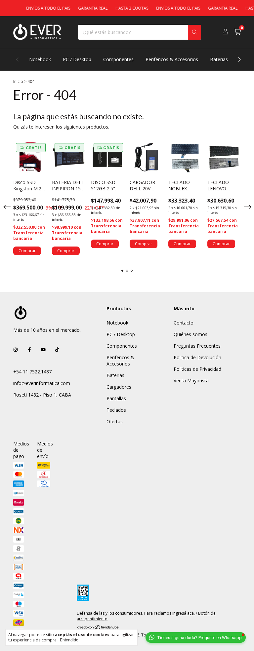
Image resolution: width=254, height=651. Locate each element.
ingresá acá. (183, 613)
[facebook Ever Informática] (29, 349)
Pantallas (116, 398)
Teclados (116, 410)
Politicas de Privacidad (197, 369)
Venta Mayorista (191, 380)
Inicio (18, 81)
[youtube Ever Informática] (43, 349)
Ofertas (114, 421)
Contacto (183, 323)
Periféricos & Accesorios (172, 59)
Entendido (69, 640)
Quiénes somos (190, 334)
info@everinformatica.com (41, 383)
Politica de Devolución (197, 357)
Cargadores (118, 387)
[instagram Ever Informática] (15, 349)
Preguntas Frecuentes (197, 346)
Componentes (118, 59)
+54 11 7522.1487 (32, 371)
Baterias (219, 59)
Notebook (40, 59)
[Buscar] (194, 32)
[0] (237, 32)
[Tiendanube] (98, 627)
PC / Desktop (77, 59)
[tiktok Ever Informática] (57, 349)
